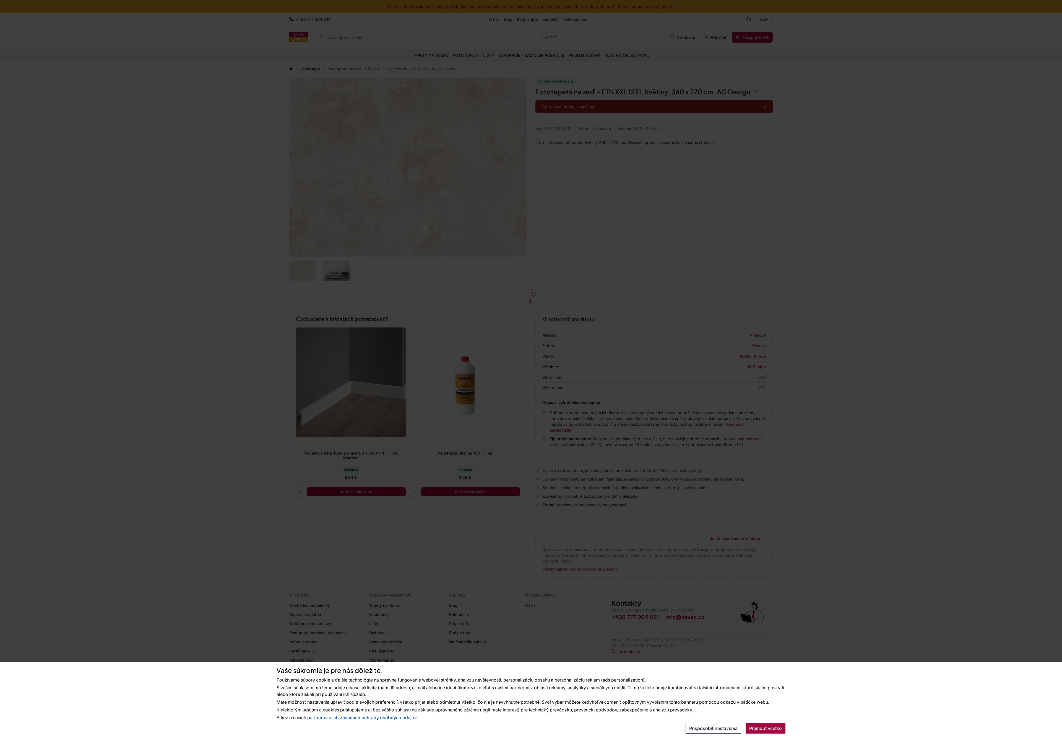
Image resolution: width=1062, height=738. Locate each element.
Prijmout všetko (765, 728)
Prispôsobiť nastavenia (713, 728)
